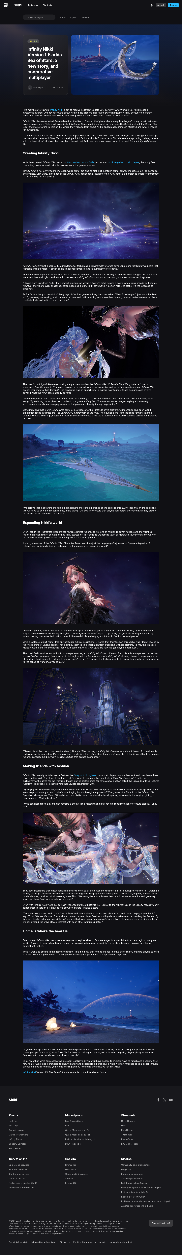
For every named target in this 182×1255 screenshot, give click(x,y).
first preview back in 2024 (81, 162)
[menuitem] (63, 17)
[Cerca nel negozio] (26, 17)
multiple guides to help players (123, 162)
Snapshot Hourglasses (86, 775)
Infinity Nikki (56, 109)
